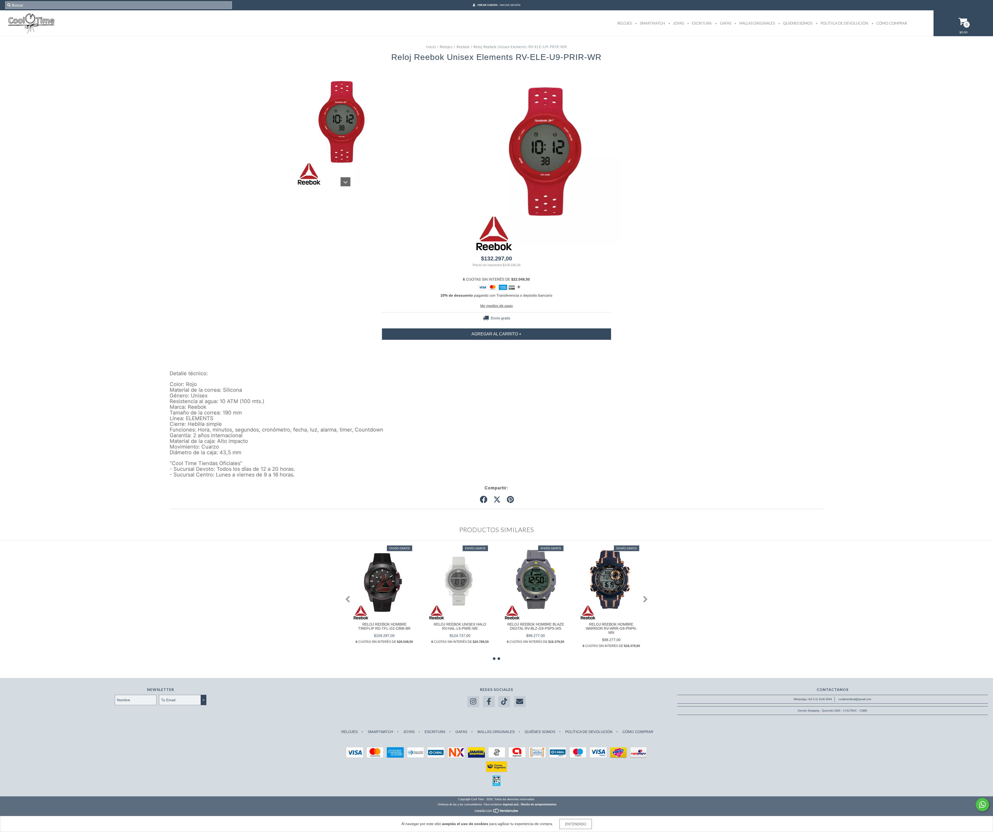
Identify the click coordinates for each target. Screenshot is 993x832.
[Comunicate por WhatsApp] (982, 804)
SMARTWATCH (652, 23)
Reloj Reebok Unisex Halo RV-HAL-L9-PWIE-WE (460, 626)
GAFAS (725, 23)
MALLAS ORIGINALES (757, 23)
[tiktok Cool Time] (504, 701)
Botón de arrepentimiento (538, 804)
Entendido (575, 824)
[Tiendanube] (496, 812)
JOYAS (678, 23)
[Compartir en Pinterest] (510, 500)
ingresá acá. (511, 804)
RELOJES (624, 23)
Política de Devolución (844, 23)
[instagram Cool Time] (473, 701)
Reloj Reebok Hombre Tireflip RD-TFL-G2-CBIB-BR (384, 626)
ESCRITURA (701, 23)
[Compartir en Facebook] (483, 500)
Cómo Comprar (891, 23)
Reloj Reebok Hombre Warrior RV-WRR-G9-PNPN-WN (611, 628)
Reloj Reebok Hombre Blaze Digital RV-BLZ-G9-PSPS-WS (535, 626)
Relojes (446, 46)
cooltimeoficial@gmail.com (854, 699)
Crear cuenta (487, 5)
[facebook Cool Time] (489, 701)
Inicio (431, 46)
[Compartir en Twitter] (497, 500)
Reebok (463, 46)
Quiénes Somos (797, 23)
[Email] (520, 701)
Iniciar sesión (510, 5)
